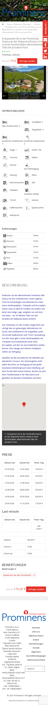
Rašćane (37, 24)
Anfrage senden (27, 61)
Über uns (36, 631)
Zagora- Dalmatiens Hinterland (19, 24)
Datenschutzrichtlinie (36, 660)
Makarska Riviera (36, 635)
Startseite (36, 627)
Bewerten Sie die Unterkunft (17, 575)
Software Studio (33, 701)
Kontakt (36, 647)
